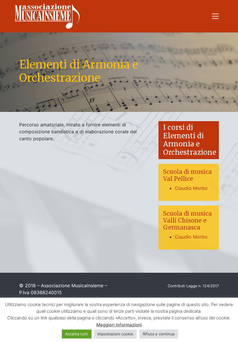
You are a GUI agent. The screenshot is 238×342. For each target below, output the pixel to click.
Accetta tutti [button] (76, 334)
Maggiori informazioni (119, 325)
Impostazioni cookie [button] (115, 334)
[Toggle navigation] (215, 16)
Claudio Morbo (191, 188)
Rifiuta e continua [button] (158, 334)
